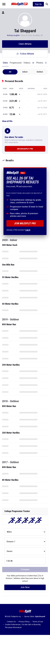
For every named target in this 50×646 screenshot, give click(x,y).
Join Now (25, 587)
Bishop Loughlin (13, 35)
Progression (16, 62)
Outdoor (40, 72)
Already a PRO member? (18, 230)
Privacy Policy (24, 622)
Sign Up (38, 4)
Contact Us (11, 622)
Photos (41, 62)
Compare (25, 569)
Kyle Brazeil (40, 617)
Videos (28, 62)
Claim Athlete (25, 44)
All (10, 72)
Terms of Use (37, 622)
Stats (5, 62)
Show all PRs (7, 121)
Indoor (25, 72)
